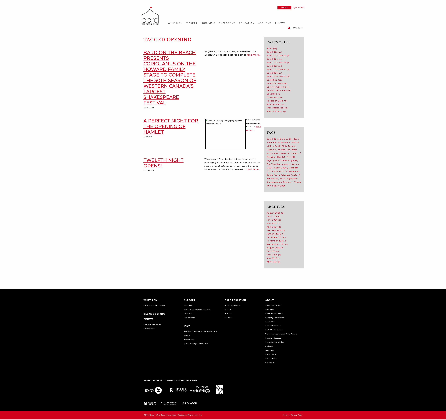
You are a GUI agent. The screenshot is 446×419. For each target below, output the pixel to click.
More (297, 28)
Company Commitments (275, 318)
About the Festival (273, 305)
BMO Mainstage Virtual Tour (196, 344)
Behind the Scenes (279, 90)
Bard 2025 (274, 66)
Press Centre (270, 354)
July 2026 (273, 216)
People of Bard (277, 101)
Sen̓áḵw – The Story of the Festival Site (200, 331)
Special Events (276, 111)
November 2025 (277, 241)
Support (189, 300)
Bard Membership (278, 87)
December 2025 (276, 237)
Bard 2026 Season (278, 76)
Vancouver (272, 179)
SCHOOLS (229, 318)
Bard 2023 (274, 52)
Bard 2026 (274, 73)
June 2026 (274, 220)
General (273, 94)
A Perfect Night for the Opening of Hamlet (170, 126)
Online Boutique (154, 314)
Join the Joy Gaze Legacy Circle (197, 309)
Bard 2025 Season (278, 69)
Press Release (281, 153)
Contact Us (270, 362)
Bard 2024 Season (278, 62)
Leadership (270, 322)
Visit (187, 326)
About (269, 300)
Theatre (271, 157)
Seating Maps (149, 328)
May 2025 (273, 258)
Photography (276, 104)
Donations (188, 305)
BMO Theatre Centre (274, 330)
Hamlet (281, 157)
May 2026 (273, 223)
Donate (284, 8)
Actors (291, 146)
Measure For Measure (278, 150)
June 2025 (274, 255)
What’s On (175, 23)
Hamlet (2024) (290, 161)
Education (246, 23)
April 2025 (273, 262)
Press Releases (277, 108)
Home (286, 415)
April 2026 (274, 227)
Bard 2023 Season (278, 55)
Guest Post (275, 97)
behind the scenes (279, 142)
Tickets (191, 23)
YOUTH (228, 309)
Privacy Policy (271, 358)
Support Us (227, 23)
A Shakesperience (232, 305)
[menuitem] (175, 23)
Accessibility (189, 340)
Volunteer (188, 313)
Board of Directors (273, 326)
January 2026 (275, 234)
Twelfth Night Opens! (163, 163)
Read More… (253, 54)
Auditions (269, 346)
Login (294, 8)
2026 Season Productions (154, 305)
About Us (264, 23)
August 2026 (275, 213)
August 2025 (275, 248)
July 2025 (273, 251)
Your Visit (208, 23)
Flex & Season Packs (152, 324)
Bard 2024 (274, 59)
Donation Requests (273, 338)
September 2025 (277, 244)
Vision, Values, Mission (274, 313)
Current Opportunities (274, 342)
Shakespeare (274, 182)
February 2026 (276, 230)
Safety (187, 335)
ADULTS (228, 313)
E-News (280, 23)
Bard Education (277, 83)
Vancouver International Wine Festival (281, 334)
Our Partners (189, 318)
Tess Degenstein (289, 179)
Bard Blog (274, 80)
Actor (272, 48)
